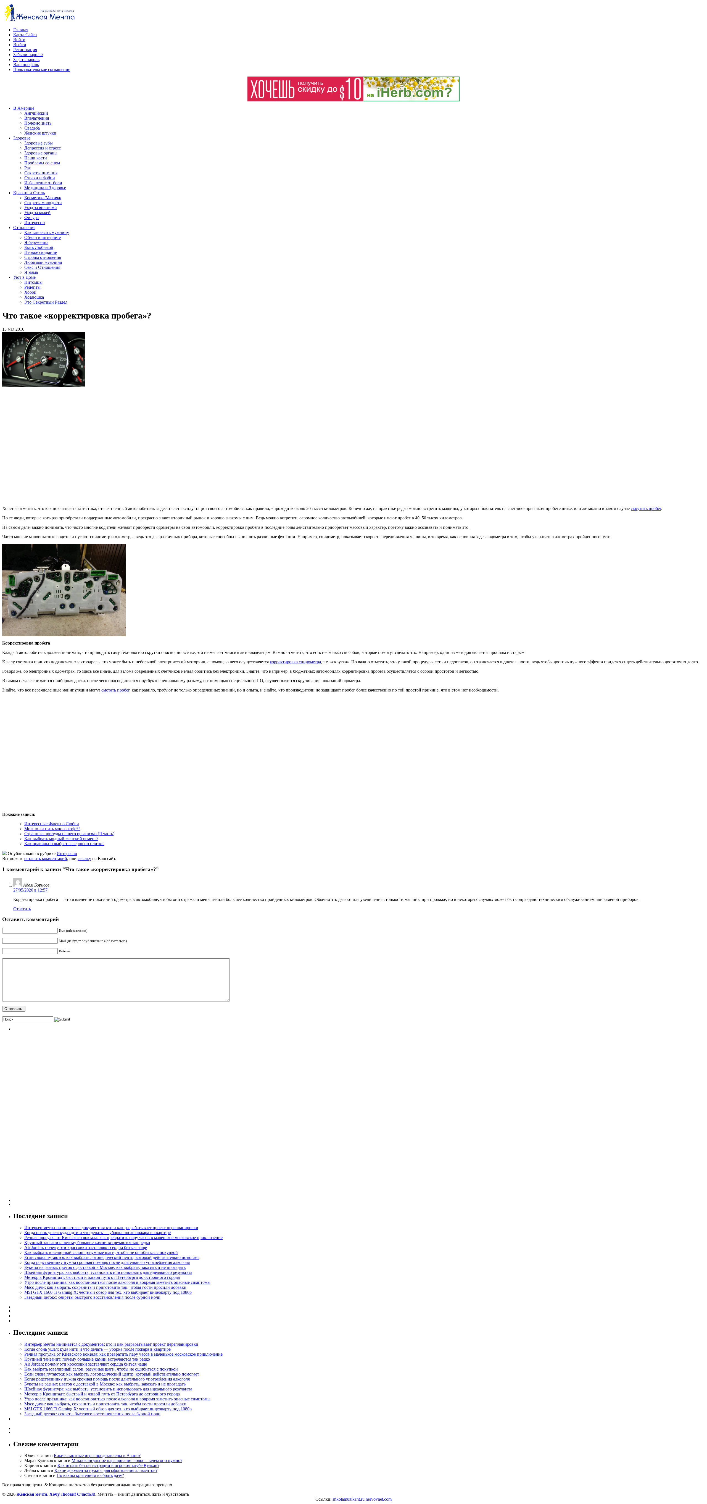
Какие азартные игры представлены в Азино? (97, 1455)
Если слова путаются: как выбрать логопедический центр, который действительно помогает (111, 1257)
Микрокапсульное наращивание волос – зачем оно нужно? (127, 1460)
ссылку (84, 858)
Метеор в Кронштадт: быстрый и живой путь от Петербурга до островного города (102, 1277)
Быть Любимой (38, 247)
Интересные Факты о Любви (51, 823)
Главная (20, 29)
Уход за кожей (37, 212)
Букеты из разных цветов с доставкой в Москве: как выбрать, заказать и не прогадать (105, 1267)
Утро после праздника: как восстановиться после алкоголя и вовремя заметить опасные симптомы (117, 1282)
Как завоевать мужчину (46, 232)
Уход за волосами (40, 207)
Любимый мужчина (43, 262)
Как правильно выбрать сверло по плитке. (64, 843)
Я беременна (36, 242)
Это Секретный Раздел (45, 302)
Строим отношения (42, 257)
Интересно (34, 222)
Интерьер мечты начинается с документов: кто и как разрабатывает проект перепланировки (111, 1227)
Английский (36, 113)
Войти (19, 39)
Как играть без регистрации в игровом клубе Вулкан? (108, 1465)
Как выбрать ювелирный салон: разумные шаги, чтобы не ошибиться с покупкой (101, 1252)
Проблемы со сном (42, 163)
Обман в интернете (42, 237)
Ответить (22, 908)
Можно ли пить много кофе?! (52, 828)
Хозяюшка (34, 297)
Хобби (30, 292)
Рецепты (32, 287)
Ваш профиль (26, 64)
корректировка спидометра (295, 661)
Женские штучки (40, 133)
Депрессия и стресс (42, 148)
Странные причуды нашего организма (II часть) (69, 833)
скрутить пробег (646, 508)
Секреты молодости (43, 202)
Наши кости (35, 158)
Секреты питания (40, 172)
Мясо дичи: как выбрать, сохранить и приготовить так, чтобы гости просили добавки (105, 1287)
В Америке (23, 108)
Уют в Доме (24, 277)
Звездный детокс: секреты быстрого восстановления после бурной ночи (92, 1297)
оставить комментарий (45, 858)
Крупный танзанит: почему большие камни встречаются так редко (87, 1242)
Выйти (19, 44)
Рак (27, 167)
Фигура (31, 217)
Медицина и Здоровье (45, 187)
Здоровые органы (40, 153)
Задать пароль (26, 59)
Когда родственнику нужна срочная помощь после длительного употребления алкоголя (107, 1262)
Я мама (31, 272)
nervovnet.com (379, 1499)
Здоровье (21, 138)
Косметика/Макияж (42, 197)
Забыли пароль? (28, 54)
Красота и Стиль (29, 192)
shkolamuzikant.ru (349, 1499)
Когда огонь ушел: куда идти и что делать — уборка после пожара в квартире (97, 1232)
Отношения (24, 227)
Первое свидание (40, 252)
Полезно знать (37, 123)
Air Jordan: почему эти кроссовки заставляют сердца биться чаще (85, 1247)
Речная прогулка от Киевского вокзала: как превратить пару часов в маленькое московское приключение (123, 1237)
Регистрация (25, 49)
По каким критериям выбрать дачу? (90, 1475)
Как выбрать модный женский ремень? (61, 838)
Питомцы (33, 282)
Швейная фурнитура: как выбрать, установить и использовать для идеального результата (108, 1272)
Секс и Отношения (42, 267)
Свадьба (32, 128)
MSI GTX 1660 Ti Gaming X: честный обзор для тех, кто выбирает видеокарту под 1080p (108, 1292)
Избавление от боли (43, 182)
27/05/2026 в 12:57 (30, 890)
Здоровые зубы (38, 143)
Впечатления (36, 118)
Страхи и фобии (39, 177)
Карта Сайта (25, 34)
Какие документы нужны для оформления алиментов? (105, 1470)
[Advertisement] (82, 446)
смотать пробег (115, 690)
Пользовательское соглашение (41, 69)
